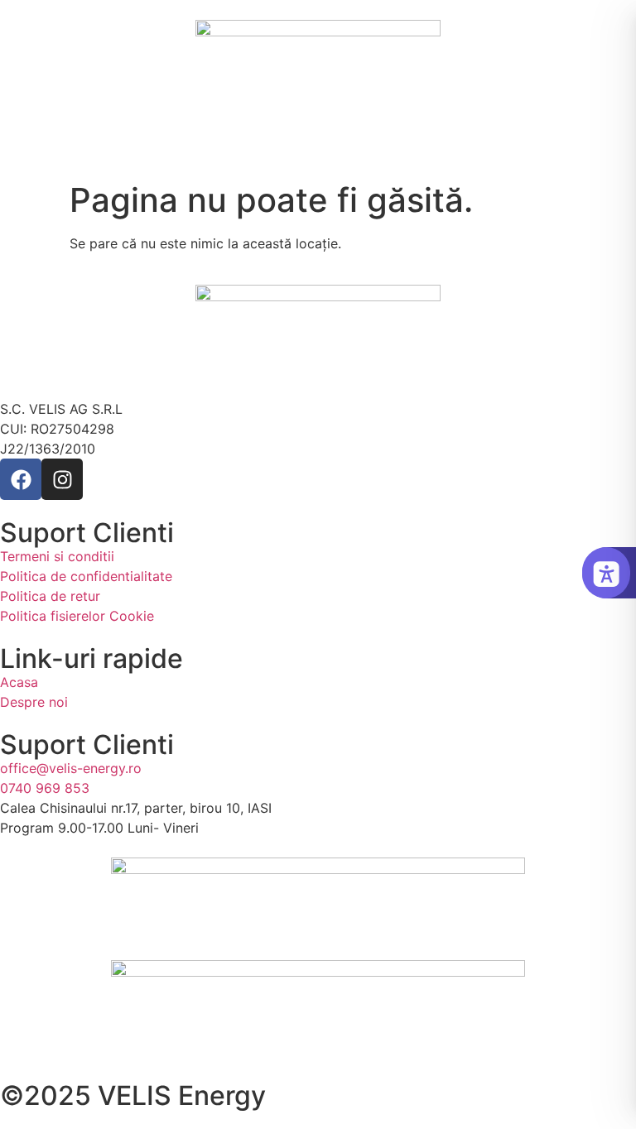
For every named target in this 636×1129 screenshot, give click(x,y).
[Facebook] (20, 479)
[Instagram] (62, 479)
